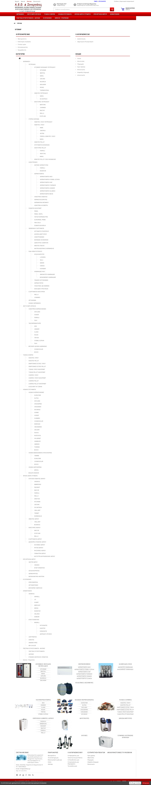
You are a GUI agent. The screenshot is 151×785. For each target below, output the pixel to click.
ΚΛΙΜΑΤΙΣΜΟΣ (114, 14)
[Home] (20, 58)
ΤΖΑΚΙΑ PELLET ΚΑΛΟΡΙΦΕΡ (37, 372)
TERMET (36, 513)
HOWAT (36, 314)
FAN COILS (37, 222)
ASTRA (42, 133)
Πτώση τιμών (21, 44)
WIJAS (36, 335)
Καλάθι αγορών (130, 9)
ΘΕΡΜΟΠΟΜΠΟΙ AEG (46, 176)
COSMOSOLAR (38, 349)
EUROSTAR (37, 395)
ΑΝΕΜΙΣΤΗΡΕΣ (33, 642)
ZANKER (36, 329)
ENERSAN (37, 424)
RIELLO (42, 113)
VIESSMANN (38, 427)
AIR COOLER (32, 645)
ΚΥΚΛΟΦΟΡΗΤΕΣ (39, 254)
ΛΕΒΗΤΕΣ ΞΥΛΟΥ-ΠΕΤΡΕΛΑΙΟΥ (43, 122)
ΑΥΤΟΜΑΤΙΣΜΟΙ (33, 585)
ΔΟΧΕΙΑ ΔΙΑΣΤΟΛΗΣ (40, 234)
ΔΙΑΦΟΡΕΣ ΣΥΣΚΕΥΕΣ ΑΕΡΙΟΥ (37, 542)
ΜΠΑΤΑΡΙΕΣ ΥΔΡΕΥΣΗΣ (35, 588)
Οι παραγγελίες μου (73, 755)
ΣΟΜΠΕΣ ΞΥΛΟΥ (33, 375)
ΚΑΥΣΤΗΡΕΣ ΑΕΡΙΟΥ (34, 527)
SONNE (36, 412)
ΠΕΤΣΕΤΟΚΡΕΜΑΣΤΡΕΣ (41, 217)
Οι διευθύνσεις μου (73, 760)
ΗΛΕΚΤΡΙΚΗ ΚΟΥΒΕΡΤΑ (41, 205)
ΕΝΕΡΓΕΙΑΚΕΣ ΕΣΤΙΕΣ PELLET (37, 366)
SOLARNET (37, 438)
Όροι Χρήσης (81, 67)
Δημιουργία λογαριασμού (127, 1)
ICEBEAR (36, 617)
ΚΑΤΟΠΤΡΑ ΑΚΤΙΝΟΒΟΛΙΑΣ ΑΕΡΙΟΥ (44, 556)
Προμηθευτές (21, 50)
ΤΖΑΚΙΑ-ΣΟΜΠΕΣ (49, 14)
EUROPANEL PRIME (40, 219)
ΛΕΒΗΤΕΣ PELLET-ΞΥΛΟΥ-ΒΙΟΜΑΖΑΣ (45, 159)
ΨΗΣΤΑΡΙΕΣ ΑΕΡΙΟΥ (40, 550)
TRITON (36, 337)
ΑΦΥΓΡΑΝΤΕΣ (33, 637)
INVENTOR (43, 171)
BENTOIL (42, 73)
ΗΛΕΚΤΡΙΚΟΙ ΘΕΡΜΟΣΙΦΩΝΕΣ (37, 309)
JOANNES (43, 107)
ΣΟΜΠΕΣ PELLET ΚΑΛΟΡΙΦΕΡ (37, 383)
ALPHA (36, 398)
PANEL (36, 211)
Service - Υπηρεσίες (62, 18)
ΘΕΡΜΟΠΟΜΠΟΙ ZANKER (47, 188)
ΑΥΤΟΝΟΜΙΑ (32, 300)
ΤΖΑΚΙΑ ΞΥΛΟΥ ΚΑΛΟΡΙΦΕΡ (37, 369)
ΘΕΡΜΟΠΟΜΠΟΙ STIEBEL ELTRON (50, 179)
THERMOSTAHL (44, 90)
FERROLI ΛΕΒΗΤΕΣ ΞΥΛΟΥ (47, 136)
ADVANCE (37, 409)
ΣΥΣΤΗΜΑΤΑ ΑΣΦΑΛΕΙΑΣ (42, 145)
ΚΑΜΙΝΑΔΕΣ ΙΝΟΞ (39, 271)
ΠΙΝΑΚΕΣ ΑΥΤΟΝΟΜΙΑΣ (41, 280)
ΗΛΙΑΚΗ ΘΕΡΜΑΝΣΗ (35, 303)
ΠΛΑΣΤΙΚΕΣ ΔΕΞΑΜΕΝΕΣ (41, 286)
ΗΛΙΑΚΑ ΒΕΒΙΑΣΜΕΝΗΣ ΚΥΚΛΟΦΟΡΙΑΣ (40, 453)
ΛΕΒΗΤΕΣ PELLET (39, 142)
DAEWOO (37, 481)
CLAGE (36, 332)
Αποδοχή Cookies (135, 783)
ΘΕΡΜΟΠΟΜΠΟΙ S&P (46, 182)
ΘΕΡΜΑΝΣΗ (20, 14)
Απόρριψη (146, 783)
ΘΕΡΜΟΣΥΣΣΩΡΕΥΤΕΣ (40, 199)
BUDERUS (43, 81)
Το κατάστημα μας (53, 757)
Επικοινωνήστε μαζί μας (55, 760)
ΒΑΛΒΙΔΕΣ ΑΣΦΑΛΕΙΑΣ (41, 240)
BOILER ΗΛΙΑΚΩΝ (34, 473)
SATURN (42, 79)
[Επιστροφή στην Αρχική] (14, 23)
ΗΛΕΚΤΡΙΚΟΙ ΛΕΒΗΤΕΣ (40, 196)
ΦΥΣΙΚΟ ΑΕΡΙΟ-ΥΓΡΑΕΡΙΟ (83, 14)
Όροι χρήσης (91, 755)
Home (79, 58)
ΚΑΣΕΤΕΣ (42, 628)
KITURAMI (43, 70)
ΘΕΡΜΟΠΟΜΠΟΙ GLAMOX (47, 191)
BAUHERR (43, 84)
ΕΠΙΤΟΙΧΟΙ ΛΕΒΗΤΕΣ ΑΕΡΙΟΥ (37, 478)
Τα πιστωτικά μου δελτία (75, 757)
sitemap (50, 764)
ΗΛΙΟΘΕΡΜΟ (38, 404)
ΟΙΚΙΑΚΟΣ (32, 594)
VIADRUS (43, 130)
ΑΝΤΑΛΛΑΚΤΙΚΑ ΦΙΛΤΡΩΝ (36, 576)
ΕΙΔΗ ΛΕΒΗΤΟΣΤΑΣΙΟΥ (35, 251)
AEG (35, 326)
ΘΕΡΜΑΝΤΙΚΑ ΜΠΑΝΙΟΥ (41, 202)
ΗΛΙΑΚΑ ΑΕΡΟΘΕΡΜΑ (35, 467)
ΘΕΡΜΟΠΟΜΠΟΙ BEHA (46, 194)
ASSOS (36, 352)
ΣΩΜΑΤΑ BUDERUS (40, 225)
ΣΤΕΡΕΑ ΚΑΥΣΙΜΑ (34, 119)
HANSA (42, 266)
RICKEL (42, 87)
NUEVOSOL (37, 435)
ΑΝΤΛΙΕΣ (31, 654)
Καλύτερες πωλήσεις (24, 41)
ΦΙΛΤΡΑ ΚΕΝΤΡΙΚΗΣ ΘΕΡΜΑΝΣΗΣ (44, 248)
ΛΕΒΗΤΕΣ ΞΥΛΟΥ (39, 125)
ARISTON (37, 499)
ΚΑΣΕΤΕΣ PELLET (34, 360)
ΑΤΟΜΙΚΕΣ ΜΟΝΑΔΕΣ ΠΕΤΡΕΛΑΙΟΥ (44, 67)
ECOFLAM (43, 116)
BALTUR (42, 110)
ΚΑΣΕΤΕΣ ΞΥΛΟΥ (34, 358)
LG (35, 599)
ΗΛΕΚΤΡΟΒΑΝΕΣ (39, 237)
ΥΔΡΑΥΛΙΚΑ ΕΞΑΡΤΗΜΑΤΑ (36, 228)
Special (23, 1)
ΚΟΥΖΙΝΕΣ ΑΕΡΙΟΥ (39, 545)
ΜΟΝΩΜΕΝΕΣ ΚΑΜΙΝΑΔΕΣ (48, 277)
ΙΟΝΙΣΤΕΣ (31, 640)
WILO (41, 260)
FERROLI (42, 150)
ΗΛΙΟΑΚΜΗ (37, 407)
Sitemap (29, 1)
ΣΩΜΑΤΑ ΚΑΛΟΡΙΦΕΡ (35, 208)
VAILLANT (37, 510)
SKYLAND (37, 312)
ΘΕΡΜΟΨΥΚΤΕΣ (33, 573)
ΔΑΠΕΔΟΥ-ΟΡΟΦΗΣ (46, 634)
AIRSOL (36, 470)
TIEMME (36, 455)
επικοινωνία (81, 75)
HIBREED (37, 444)
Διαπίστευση (81, 39)
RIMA (41, 127)
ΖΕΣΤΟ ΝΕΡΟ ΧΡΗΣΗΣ (34, 14)
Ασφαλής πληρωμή (83, 72)
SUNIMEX (37, 418)
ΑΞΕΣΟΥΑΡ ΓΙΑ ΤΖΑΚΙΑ (35, 386)
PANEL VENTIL (38, 214)
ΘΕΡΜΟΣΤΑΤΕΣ (38, 283)
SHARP (36, 602)
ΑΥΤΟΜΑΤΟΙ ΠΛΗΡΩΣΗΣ (41, 231)
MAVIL (42, 76)
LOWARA (43, 257)
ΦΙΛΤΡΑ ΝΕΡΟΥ (33, 562)
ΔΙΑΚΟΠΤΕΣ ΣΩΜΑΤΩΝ (41, 243)
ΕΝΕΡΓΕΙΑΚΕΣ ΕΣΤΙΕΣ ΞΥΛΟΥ (37, 363)
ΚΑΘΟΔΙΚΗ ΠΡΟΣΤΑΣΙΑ (41, 289)
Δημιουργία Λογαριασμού (85, 41)
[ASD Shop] (30, 7)
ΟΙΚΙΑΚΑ (36, 565)
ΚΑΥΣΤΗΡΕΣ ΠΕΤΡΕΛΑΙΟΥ (41, 102)
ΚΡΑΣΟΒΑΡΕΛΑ (33, 582)
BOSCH (36, 450)
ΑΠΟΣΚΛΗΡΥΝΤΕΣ (34, 570)
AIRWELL (37, 596)
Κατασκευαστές (22, 47)
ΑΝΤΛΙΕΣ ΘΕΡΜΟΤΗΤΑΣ (41, 165)
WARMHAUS (38, 516)
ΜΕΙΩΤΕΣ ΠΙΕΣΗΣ (39, 245)
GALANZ (37, 614)
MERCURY (37, 605)
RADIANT (37, 487)
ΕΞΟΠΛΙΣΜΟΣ (47, 18)
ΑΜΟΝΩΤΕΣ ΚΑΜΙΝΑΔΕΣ (47, 274)
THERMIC (37, 447)
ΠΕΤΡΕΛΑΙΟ (32, 64)
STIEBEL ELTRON (39, 340)
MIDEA (36, 608)
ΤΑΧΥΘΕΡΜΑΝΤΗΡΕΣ (35, 323)
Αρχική (17, 1)
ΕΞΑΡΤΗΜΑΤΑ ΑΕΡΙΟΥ (35, 539)
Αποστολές (80, 61)
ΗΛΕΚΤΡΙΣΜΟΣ (33, 162)
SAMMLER (37, 441)
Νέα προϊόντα (21, 39)
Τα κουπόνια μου (72, 766)
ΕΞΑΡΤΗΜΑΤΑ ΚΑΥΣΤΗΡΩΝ (37, 291)
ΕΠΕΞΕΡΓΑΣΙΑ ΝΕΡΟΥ (100, 14)
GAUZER (36, 430)
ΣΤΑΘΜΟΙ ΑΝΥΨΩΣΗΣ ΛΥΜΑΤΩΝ (38, 657)
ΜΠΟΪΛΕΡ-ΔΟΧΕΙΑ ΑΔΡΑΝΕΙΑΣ (38, 346)
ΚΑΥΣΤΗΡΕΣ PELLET (40, 148)
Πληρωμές (80, 64)
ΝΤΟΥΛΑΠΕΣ (43, 625)
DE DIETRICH (43, 99)
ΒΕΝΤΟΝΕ (43, 104)
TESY (35, 320)
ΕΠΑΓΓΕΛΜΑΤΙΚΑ (39, 568)
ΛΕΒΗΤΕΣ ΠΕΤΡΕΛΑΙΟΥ (41, 93)
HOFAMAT (43, 268)
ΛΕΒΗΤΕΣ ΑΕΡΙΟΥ (34, 519)
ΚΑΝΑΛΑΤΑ (43, 631)
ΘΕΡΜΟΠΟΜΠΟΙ (39, 173)
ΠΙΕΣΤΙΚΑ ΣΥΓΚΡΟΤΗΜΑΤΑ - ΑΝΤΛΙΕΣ (28, 18)
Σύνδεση (116, 1)
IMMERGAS (37, 484)
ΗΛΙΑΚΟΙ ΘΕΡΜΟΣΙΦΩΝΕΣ (36, 392)
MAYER (42, 263)
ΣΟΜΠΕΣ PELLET (34, 381)
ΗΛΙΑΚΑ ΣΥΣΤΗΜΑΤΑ (64, 14)
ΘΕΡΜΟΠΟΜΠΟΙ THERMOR (48, 185)
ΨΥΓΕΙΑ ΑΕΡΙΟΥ (38, 547)
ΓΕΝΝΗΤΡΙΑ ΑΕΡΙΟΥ (40, 553)
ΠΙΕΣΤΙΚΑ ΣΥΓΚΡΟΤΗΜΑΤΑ (36, 651)
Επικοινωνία (36, 1)
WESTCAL (43, 153)
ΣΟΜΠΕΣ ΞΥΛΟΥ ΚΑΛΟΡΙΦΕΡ (37, 378)
